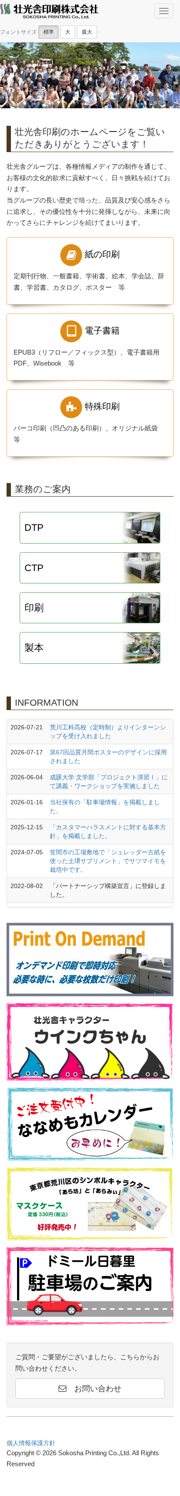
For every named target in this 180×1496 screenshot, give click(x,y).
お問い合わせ (93, 1388)
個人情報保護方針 (31, 1442)
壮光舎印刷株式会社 (49, 12)
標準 (48, 32)
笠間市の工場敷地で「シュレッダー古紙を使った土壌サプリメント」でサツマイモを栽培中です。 (108, 861)
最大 (87, 32)
